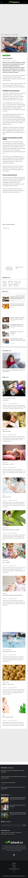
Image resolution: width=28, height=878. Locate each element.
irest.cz (9, 834)
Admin (14, 872)
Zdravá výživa (6, 527)
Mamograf (4, 285)
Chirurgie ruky (5, 400)
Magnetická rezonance (13, 284)
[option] (14, 363)
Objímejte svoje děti (7, 431)
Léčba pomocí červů (7, 497)
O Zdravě (14, 863)
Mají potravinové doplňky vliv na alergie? (11, 529)
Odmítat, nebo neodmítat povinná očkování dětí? (13, 595)
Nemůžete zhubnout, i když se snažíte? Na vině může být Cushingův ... (18, 340)
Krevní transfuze (15, 34)
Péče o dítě (5, 429)
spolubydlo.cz (18, 832)
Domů (2, 34)
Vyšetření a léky (8, 34)
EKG (12, 282)
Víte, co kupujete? (6, 562)
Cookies (14, 867)
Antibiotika (10, 281)
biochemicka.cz (12, 832)
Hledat (24, 825)
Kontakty (14, 865)
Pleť (3, 715)
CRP (20, 281)
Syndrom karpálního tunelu (9, 398)
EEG (9, 282)
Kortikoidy (4, 284)
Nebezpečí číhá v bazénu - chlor (9, 651)
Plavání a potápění (7, 649)
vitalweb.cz (3, 832)
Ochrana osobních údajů (14, 868)
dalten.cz (12, 834)
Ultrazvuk (16, 285)
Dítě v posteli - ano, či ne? (8, 464)
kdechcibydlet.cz (4, 834)
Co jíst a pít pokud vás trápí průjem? (8, 782)
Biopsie (15, 281)
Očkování (4, 281)
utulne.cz (7, 832)
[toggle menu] (1, 2)
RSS (14, 870)
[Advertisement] (14, 18)
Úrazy (4, 495)
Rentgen (10, 285)
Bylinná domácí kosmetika (8, 717)
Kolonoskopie (17, 282)
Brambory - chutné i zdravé (8, 684)
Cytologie (4, 282)
